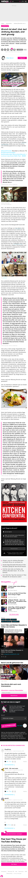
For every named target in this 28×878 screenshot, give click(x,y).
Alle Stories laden (14, 614)
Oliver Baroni (9, 58)
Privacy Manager (18, 873)
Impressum (21, 871)
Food (8, 619)
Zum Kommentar (9, 764)
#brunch (22, 154)
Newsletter (4, 871)
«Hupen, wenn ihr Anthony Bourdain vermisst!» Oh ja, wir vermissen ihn (13, 561)
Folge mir (22, 58)
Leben (2, 23)
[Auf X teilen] (3, 656)
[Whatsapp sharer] (5, 656)
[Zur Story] (14, 852)
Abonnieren (14, 695)
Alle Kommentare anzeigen (14, 834)
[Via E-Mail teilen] (8, 50)
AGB (26, 871)
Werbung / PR (11, 871)
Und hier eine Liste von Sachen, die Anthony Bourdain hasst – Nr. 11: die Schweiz (13, 570)
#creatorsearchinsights (8, 152)
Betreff (3, 715)
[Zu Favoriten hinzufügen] (14, 50)
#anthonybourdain (7, 154)
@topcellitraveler (6, 151)
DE (20, 1)
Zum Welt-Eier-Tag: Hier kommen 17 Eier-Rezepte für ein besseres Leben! (15, 576)
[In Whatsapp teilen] (5, 50)
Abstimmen (14, 548)
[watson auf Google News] (25, 50)
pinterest (5, 277)
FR (23, 1)
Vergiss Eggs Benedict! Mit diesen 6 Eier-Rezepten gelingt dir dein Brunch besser (14, 565)
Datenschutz (9, 873)
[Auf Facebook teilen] (2, 50)
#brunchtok (16, 154)
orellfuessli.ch (6, 523)
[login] (2, 876)
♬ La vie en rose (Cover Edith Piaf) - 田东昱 (14, 155)
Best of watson (6, 621)
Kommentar (9, 23)
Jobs (16, 871)
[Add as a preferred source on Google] (20, 50)
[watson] (5, 1)
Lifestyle (13, 619)
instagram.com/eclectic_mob (11, 654)
